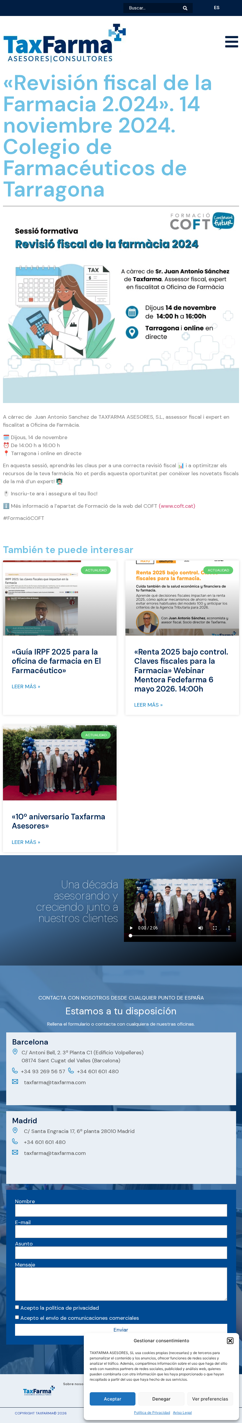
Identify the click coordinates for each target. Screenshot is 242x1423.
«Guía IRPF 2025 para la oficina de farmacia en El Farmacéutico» (56, 661)
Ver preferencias (210, 1399)
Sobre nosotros (77, 1384)
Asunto (24, 1243)
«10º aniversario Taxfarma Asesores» (58, 821)
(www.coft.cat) (177, 506)
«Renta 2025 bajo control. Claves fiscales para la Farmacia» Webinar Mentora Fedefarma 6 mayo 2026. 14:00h (181, 670)
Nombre (25, 1201)
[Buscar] (188, 8)
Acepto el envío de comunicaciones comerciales (79, 1317)
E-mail (23, 1222)
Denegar (161, 1399)
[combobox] (153, 8)
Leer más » (26, 686)
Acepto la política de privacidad (59, 1307)
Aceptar (112, 1399)
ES (217, 7)
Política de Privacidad (152, 1412)
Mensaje (25, 1264)
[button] (230, 1341)
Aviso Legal (182, 1412)
